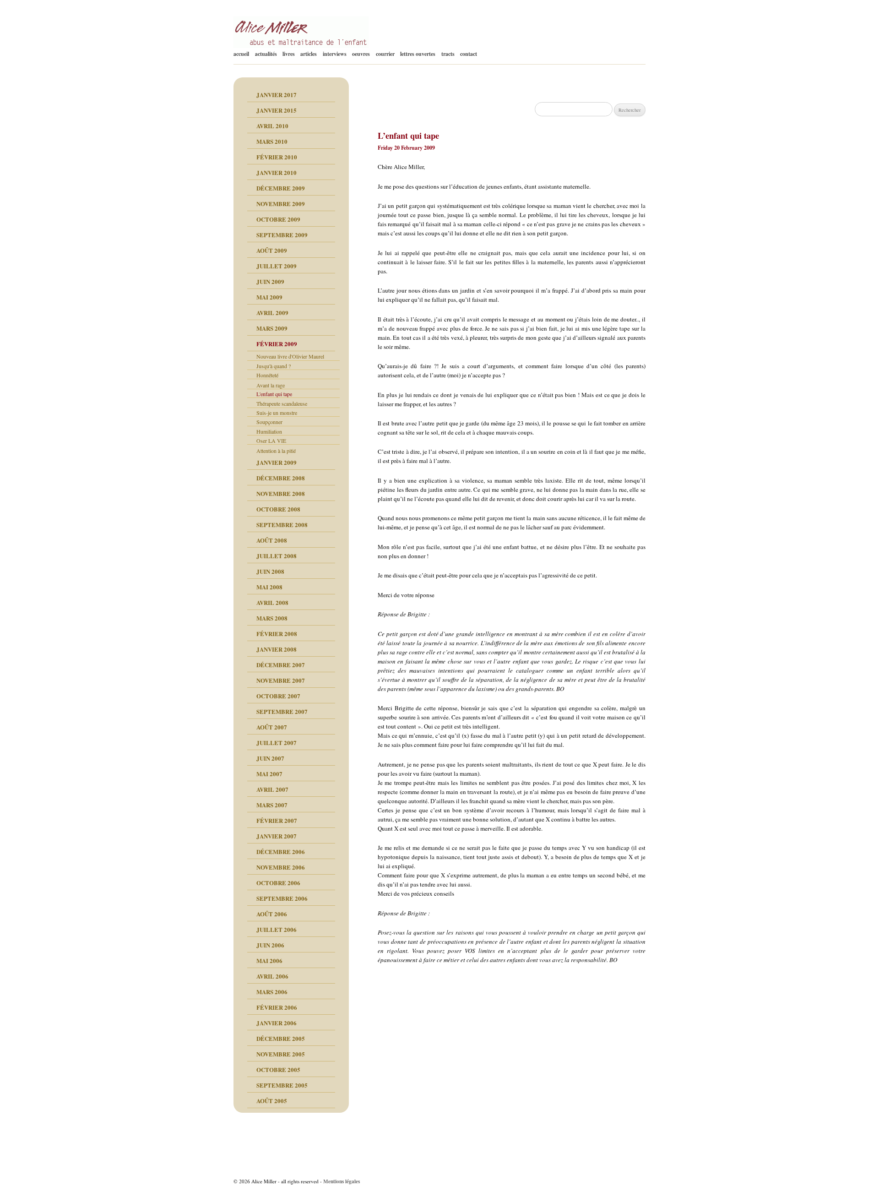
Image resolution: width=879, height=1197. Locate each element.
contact (468, 54)
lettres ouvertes (417, 54)
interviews (335, 54)
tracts (448, 54)
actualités (266, 54)
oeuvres (361, 54)
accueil (241, 54)
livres (288, 54)
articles (308, 54)
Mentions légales (341, 1181)
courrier (385, 54)
